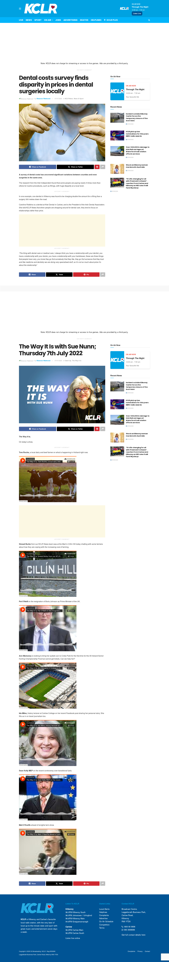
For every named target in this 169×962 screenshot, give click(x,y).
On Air (47, 20)
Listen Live (137, 13)
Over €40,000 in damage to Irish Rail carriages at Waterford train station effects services (137, 150)
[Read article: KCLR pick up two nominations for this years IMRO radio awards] (117, 135)
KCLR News (69, 98)
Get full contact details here (133, 934)
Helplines (96, 20)
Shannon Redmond (43, 98)
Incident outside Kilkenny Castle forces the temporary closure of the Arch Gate (137, 117)
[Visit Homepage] (40, 8)
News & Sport (78, 98)
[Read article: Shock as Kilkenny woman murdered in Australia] (117, 169)
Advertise (103, 918)
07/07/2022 (58, 98)
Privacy (140, 951)
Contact (147, 951)
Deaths (84, 20)
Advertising (70, 20)
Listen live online (73, 938)
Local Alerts (104, 908)
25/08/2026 (130, 124)
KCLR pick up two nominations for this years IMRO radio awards (137, 133)
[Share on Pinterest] (97, 167)
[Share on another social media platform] (102, 167)
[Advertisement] (84, 42)
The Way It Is (76, 360)
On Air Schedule (106, 921)
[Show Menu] (20, 8)
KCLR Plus (112, 20)
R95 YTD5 (126, 921)
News (29, 20)
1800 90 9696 (129, 926)
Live (21, 20)
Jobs (58, 20)
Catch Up (68, 360)
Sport (38, 20)
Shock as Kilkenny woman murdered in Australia (137, 166)
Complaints (104, 915)
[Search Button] (149, 20)
